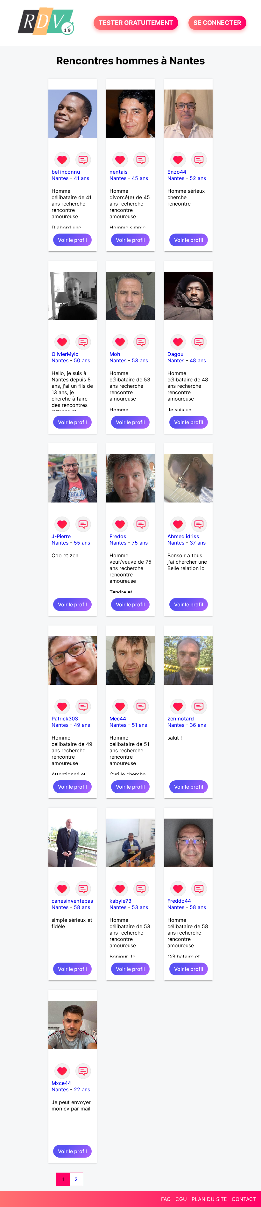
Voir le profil (72, 240)
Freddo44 (179, 901)
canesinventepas (72, 901)
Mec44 (117, 718)
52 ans (198, 178)
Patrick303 (65, 718)
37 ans (198, 542)
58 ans (82, 907)
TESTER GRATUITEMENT (136, 23)
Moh (114, 354)
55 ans (82, 542)
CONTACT (244, 1199)
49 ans (82, 725)
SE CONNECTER (217, 23)
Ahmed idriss (183, 536)
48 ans (198, 360)
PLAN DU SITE (209, 1199)
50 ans (82, 360)
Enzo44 (176, 172)
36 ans (198, 725)
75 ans (140, 542)
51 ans (139, 725)
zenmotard (180, 718)
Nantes (60, 178)
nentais (118, 172)
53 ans (140, 360)
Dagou (175, 354)
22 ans (82, 1089)
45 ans (140, 178)
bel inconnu (66, 172)
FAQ (166, 1199)
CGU (181, 1199)
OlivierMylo (65, 354)
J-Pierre (61, 536)
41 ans (81, 178)
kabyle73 (120, 901)
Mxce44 (61, 1083)
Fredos (117, 536)
